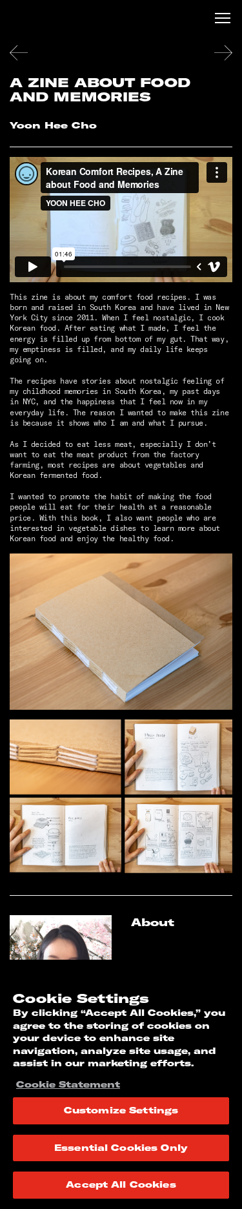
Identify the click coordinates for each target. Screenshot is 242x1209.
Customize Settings (121, 1110)
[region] (121, 1084)
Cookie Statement (68, 1084)
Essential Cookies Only (121, 1147)
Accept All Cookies (121, 1184)
